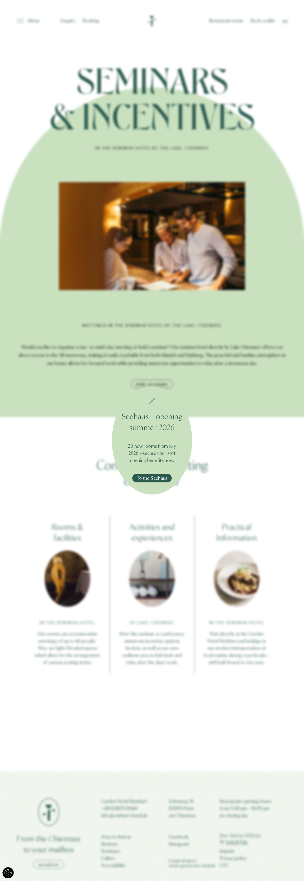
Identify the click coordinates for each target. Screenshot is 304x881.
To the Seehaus (152, 478)
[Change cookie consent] (8, 873)
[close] (152, 400)
